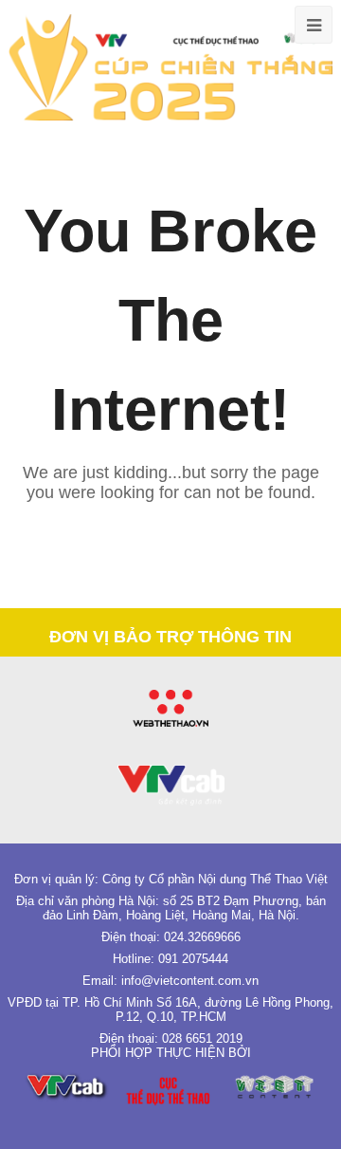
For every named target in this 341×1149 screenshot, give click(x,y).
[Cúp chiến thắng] (170, 66)
